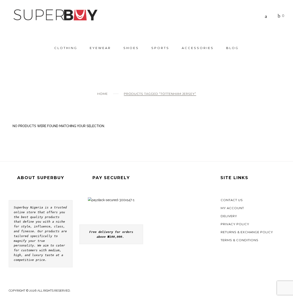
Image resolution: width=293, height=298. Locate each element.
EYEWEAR (100, 48)
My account (232, 208)
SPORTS (160, 48)
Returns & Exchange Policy (247, 232)
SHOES (131, 48)
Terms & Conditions (239, 240)
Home (102, 94)
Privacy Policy (235, 224)
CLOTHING (65, 48)
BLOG (232, 48)
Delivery (229, 216)
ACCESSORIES (198, 48)
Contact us (232, 200)
